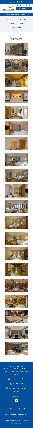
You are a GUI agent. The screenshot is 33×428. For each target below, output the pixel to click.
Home (2, 409)
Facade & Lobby (22, 20)
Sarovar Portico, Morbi (12, 14)
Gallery (5, 414)
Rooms (23, 14)
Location (26, 409)
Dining (21, 23)
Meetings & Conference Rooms (14, 411)
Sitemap (6, 420)
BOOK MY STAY (24, 8)
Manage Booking (22, 414)
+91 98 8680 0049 (26, 5)
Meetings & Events (16, 27)
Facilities (27, 411)
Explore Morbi (12, 414)
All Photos (9, 20)
